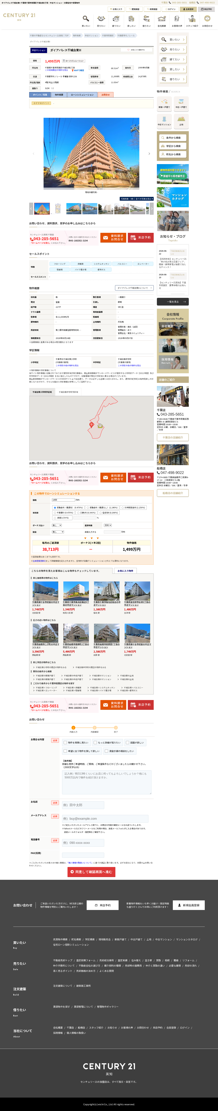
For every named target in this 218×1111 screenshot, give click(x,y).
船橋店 (192, 2)
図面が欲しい (137, 742)
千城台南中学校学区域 (68, 392)
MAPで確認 (79, 70)
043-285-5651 (179, 2)
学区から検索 (173, 146)
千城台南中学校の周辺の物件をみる (90, 667)
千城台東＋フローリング (46, 687)
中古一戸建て (181, 107)
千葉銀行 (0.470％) (65, 512)
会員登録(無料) (39, 560)
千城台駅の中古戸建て (73, 675)
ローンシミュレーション (82, 94)
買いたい (175, 39)
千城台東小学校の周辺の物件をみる (51, 667)
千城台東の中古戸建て (73, 679)
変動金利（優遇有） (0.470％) (70, 507)
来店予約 (208, 9)
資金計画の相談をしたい (121, 751)
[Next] (149, 154)
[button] (91, 425)
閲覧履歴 (135, 9)
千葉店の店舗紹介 (173, 437)
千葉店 (164, 2)
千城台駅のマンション (101, 675)
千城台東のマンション (101, 679)
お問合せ (105, 94)
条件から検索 (173, 137)
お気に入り (117, 9)
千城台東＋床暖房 (73, 687)
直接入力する (64, 517)
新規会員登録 (191, 905)
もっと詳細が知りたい (109, 742)
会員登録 (189, 9)
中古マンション (164, 124)
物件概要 (59, 94)
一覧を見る (173, 301)
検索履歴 (153, 9)
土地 (181, 124)
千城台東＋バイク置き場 (100, 690)
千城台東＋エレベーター (46, 690)
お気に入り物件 (125, 570)
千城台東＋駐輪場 (73, 690)
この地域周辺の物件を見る (56, 70)
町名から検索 (173, 154)
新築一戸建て (164, 107)
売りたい (175, 49)
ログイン (172, 9)
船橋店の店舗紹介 (173, 493)
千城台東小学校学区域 (42, 392)
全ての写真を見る (136, 198)
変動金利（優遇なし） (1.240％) (103, 507)
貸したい (175, 69)
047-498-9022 (207, 2)
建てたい (175, 59)
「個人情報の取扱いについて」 (80, 862)
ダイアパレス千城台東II (128, 287)
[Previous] (34, 154)
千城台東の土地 (127, 679)
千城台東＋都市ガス (128, 690)
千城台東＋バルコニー (133, 687)
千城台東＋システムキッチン (102, 687)
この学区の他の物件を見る (67, 365)
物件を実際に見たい (78, 742)
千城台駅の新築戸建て (45, 675)
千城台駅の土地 (127, 675)
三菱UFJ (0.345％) (87, 512)
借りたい (175, 79)
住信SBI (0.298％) (110, 512)
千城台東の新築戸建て (45, 679)
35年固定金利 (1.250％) (134, 507)
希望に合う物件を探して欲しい (83, 751)
